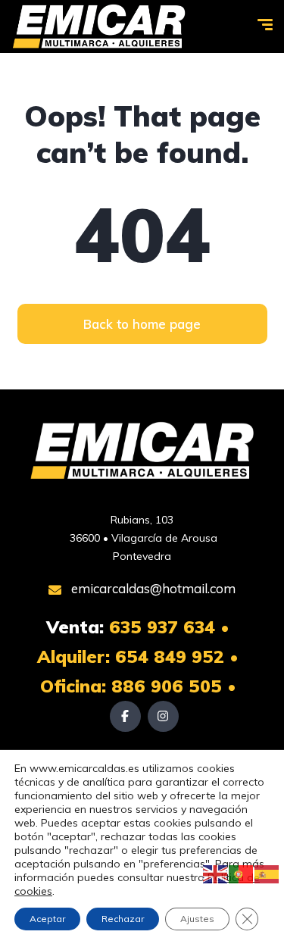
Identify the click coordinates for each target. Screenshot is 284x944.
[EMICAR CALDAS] (98, 26)
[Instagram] (163, 716)
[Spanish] (267, 873)
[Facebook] (125, 716)
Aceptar (47, 918)
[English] (216, 873)
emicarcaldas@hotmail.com (152, 588)
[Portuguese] (241, 873)
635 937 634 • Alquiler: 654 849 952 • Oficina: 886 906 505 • (138, 656)
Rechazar (122, 918)
